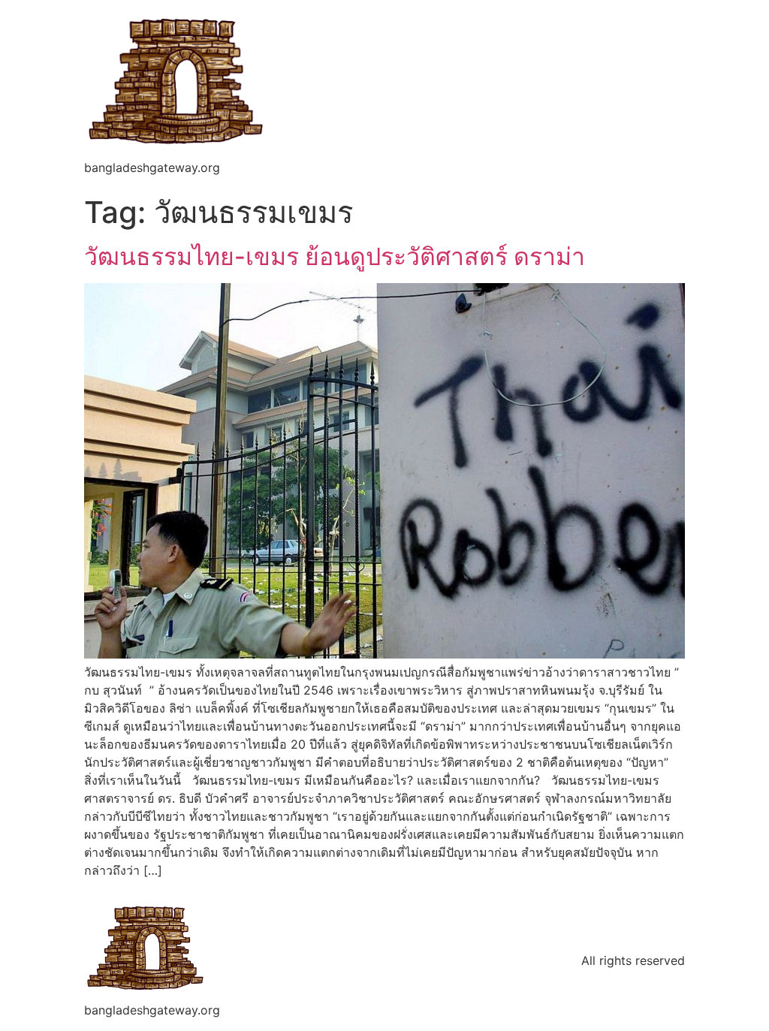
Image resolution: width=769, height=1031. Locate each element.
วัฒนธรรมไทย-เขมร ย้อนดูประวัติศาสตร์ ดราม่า (334, 256)
